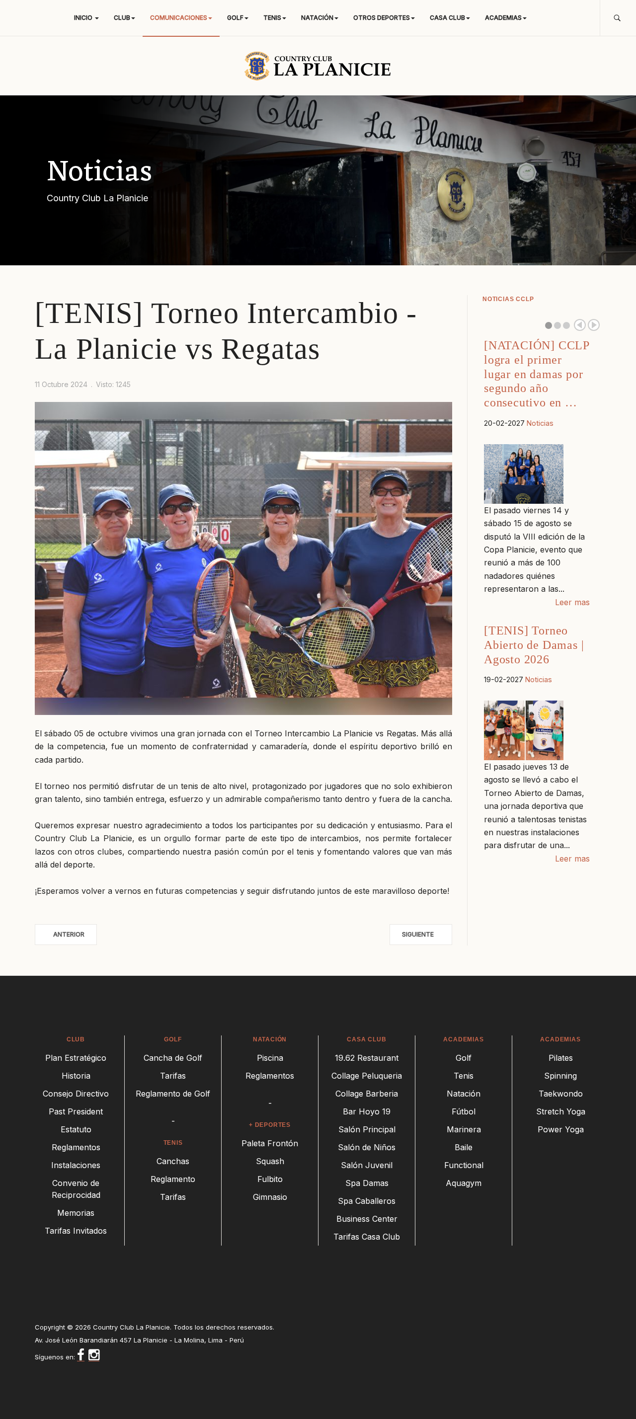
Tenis (272, 17)
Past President (76, 1111)
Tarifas (173, 1076)
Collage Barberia (366, 1094)
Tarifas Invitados (76, 1231)
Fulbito (270, 1179)
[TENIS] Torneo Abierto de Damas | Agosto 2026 (534, 645)
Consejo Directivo (76, 1094)
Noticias (540, 423)
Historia (76, 1076)
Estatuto (76, 1129)
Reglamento (173, 1179)
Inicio (84, 17)
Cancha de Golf (173, 1058)
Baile (464, 1147)
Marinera (464, 1129)
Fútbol (464, 1111)
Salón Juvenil (367, 1165)
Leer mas (572, 602)
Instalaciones (75, 1165)
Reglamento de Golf (173, 1094)
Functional (463, 1165)
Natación (317, 17)
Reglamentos (76, 1147)
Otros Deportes (381, 17)
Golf (235, 17)
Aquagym (463, 1183)
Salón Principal (367, 1129)
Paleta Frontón (269, 1143)
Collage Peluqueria (366, 1076)
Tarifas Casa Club (366, 1237)
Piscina (270, 1058)
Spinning (560, 1076)
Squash (270, 1161)
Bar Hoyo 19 (367, 1111)
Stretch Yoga (560, 1111)
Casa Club (447, 17)
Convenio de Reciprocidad (76, 1189)
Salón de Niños (367, 1147)
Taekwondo (561, 1094)
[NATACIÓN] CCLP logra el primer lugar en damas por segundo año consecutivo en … (536, 374)
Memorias (75, 1213)
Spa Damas (367, 1183)
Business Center (367, 1219)
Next (594, 325)
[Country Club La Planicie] (318, 65)
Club (122, 17)
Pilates (561, 1058)
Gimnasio (270, 1197)
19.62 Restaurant (366, 1058)
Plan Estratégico (75, 1058)
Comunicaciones (178, 17)
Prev (580, 325)
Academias (503, 17)
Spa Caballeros (367, 1201)
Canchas (173, 1161)
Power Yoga (561, 1129)
